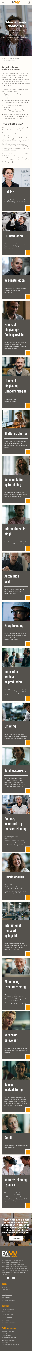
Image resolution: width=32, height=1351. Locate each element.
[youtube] (13, 1278)
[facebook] (3, 1278)
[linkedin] (8, 1278)
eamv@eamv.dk (7, 1295)
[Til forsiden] (16, 2)
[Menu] (3, 2)
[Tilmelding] (29, 2)
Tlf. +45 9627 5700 (7, 1292)
